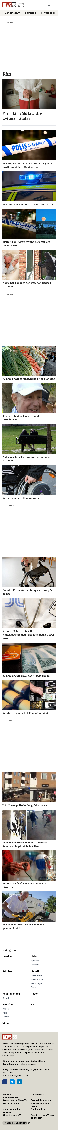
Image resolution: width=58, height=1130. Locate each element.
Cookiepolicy (38, 1109)
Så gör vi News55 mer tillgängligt (42, 1116)
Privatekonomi (11, 993)
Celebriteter (36, 975)
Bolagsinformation (41, 1100)
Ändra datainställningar (16, 1123)
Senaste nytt (12, 12)
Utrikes (5, 1016)
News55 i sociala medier (40, 1104)
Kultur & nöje (37, 979)
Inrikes (5, 1009)
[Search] (49, 5)
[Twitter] (12, 1081)
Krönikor (7, 971)
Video (6, 1023)
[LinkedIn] (19, 1081)
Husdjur (7, 956)
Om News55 (37, 1094)
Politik (5, 1013)
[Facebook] (4, 1081)
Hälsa (34, 956)
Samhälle (30, 12)
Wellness (35, 964)
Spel (33, 1004)
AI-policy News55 (11, 1115)
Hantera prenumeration (10, 1095)
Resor (34, 993)
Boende (6, 998)
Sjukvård (35, 960)
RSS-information (11, 1103)
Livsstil (35, 971)
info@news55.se (20, 1075)
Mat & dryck (36, 983)
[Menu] (54, 5)
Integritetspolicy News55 (11, 1110)
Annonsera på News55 (14, 1100)
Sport (33, 987)
